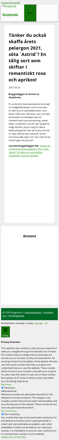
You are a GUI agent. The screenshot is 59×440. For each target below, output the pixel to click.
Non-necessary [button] (9, 410)
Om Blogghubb (16, 315)
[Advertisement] (29, 189)
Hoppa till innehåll (10, 2)
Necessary (9, 387)
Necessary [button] (6, 384)
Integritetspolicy (32, 312)
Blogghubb (10, 14)
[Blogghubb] (9, 6)
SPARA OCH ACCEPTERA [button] (13, 437)
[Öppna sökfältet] (21, 6)
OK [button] (46, 323)
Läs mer (38, 323)
